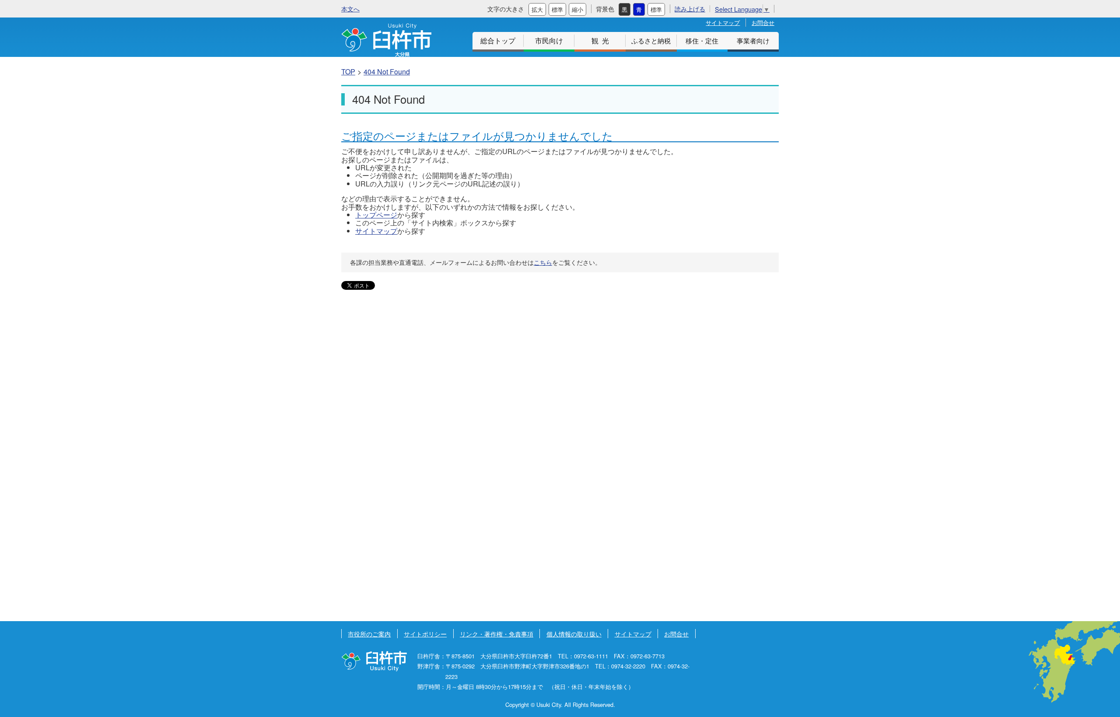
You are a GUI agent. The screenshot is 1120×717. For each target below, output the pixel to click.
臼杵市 (386, 40)
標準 (557, 9)
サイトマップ (723, 22)
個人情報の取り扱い (574, 633)
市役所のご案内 (369, 633)
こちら (543, 262)
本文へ (350, 8)
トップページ (376, 215)
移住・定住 (702, 40)
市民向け (549, 40)
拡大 (537, 9)
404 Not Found (387, 72)
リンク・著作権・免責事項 (496, 633)
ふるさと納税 (651, 40)
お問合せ (763, 22)
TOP (348, 72)
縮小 (577, 9)
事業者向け (753, 40)
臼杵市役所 (374, 661)
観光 (602, 40)
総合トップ (497, 40)
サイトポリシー (425, 633)
